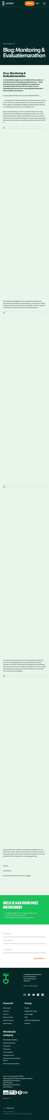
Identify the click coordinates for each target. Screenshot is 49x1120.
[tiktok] (42, 994)
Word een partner (8, 1020)
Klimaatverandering (9, 1043)
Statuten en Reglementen (32, 1020)
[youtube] (33, 994)
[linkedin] (38, 994)
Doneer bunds (7, 1023)
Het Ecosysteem (8, 1052)
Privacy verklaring (8, 1111)
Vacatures (27, 1023)
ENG (24, 986)
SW (36, 986)
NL (28, 986)
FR (33, 986)
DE (31, 986)
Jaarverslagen (28, 1014)
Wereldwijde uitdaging (10, 1040)
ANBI (25, 1017)
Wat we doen (7, 1008)
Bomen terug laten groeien (11, 1063)
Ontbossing (6, 1049)
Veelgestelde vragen (30, 1011)
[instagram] (24, 994)
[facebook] (29, 994)
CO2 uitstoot (7, 1046)
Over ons (6, 1014)
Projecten (6, 1011)
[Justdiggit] (8, 3)
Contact (26, 1008)
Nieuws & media (8, 1017)
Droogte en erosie (8, 1055)
